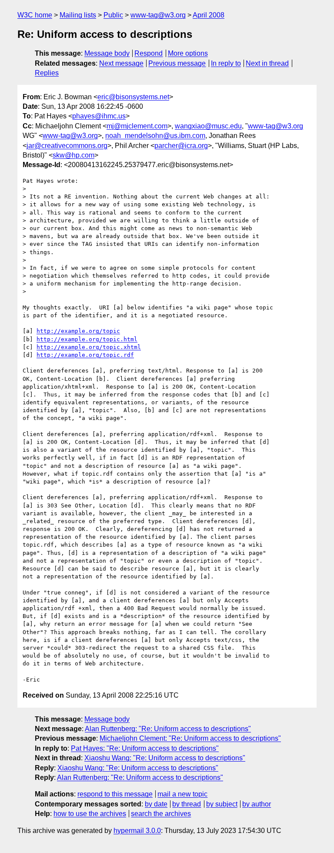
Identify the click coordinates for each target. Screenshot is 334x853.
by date (156, 804)
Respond (148, 53)
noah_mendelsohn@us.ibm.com (155, 135)
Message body (107, 53)
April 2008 (208, 15)
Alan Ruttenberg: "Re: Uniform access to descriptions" (168, 728)
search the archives (161, 813)
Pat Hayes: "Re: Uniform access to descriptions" (145, 748)
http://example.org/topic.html (87, 339)
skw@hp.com (73, 155)
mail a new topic (182, 794)
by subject (221, 804)
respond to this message (115, 794)
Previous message (177, 63)
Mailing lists (78, 15)
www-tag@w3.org (158, 15)
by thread (186, 804)
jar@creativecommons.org (67, 145)
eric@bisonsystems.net (133, 97)
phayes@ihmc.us (99, 116)
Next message (121, 63)
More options (188, 53)
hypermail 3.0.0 (137, 830)
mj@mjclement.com (137, 126)
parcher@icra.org (181, 145)
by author (256, 804)
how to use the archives (89, 813)
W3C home (34, 15)
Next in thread (267, 63)
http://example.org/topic (78, 331)
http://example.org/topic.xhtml (89, 347)
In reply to (226, 63)
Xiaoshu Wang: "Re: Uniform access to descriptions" (164, 758)
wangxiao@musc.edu (208, 126)
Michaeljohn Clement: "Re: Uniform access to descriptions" (190, 738)
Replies (47, 73)
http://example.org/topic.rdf (85, 355)
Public (113, 15)
